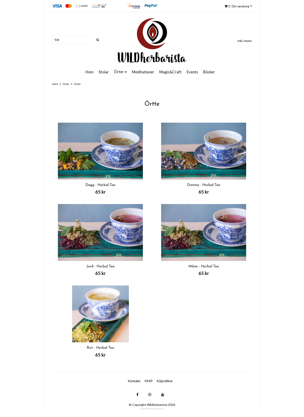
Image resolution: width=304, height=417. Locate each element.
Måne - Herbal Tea (203, 266)
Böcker (209, 72)
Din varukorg (238, 6)
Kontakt (134, 381)
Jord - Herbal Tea (100, 266)
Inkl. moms (244, 41)
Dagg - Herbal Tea (100, 185)
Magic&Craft (170, 72)
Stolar (104, 72)
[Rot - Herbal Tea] (100, 313)
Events (192, 72)
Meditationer (143, 72)
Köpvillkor (165, 381)
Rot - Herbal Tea (100, 348)
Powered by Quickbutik (152, 408)
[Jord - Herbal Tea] (100, 232)
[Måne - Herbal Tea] (203, 232)
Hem (89, 72)
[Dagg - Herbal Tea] (100, 151)
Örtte (77, 84)
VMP (148, 381)
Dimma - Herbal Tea (203, 185)
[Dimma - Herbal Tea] (203, 151)
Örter (119, 71)
